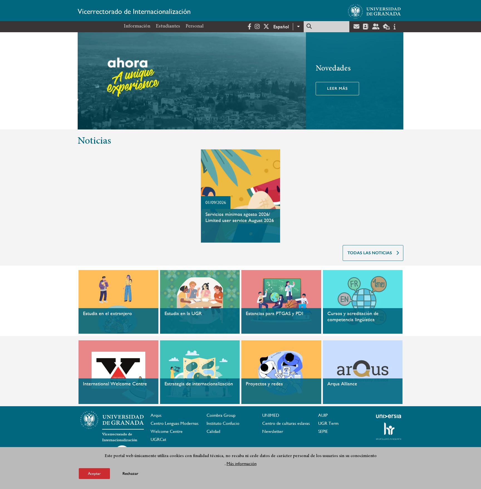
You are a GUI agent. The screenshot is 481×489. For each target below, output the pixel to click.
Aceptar (94, 473)
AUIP (323, 415)
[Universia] (388, 416)
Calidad (213, 431)
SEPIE (323, 431)
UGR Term (328, 423)
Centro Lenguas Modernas (174, 423)
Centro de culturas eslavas (286, 423)
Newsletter (272, 431)
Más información (242, 463)
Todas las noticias (369, 252)
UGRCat (158, 439)
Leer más (337, 88)
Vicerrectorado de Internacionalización (134, 11)
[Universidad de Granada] (374, 11)
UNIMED (270, 415)
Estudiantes (168, 26)
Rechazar (130, 473)
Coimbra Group (221, 415)
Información (137, 26)
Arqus (156, 415)
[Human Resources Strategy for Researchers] (388, 431)
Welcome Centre (167, 431)
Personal (194, 26)
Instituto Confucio (223, 423)
